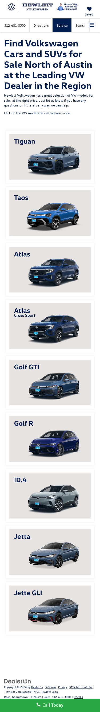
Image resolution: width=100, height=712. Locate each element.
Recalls (78, 697)
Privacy (62, 687)
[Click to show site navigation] (91, 25)
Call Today (51, 705)
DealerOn (37, 687)
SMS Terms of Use (81, 687)
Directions (41, 25)
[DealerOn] (17, 680)
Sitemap (50, 687)
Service (62, 25)
